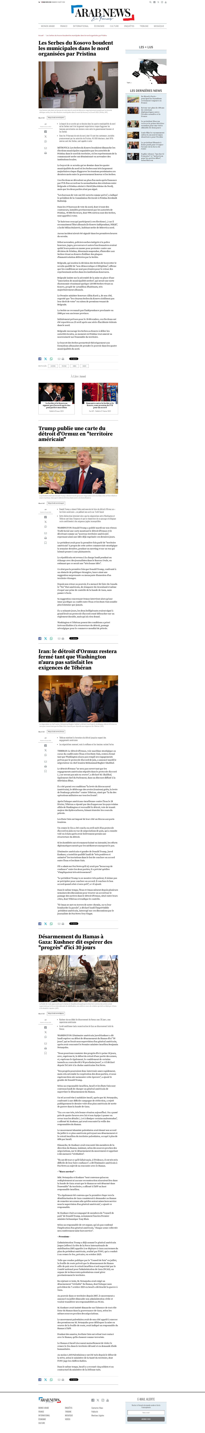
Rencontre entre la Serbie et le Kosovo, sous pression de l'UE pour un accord (100, 405)
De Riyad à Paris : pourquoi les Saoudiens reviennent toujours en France (151, 99)
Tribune (144, 26)
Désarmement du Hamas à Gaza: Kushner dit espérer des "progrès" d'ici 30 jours (75, 942)
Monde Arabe (48, 26)
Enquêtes (129, 26)
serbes (74, 366)
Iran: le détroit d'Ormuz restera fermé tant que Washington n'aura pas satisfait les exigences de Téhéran (77, 659)
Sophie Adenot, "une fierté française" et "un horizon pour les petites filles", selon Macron (152, 157)
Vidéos (67, 1419)
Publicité (94, 1411)
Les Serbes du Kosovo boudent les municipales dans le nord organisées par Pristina (76, 35)
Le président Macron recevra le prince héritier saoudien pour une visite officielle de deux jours (152, 124)
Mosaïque (159, 26)
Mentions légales (97, 1415)
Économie (99, 26)
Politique (64, 366)
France (63, 26)
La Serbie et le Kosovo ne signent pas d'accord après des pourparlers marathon (56, 405)
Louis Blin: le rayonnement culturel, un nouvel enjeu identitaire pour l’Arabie (152, 135)
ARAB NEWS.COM (47, 2)
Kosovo (84, 366)
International (81, 26)
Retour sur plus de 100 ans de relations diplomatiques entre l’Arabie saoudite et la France (152, 112)
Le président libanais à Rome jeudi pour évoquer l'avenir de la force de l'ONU (152, 145)
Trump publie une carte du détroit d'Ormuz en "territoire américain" (75, 434)
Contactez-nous (97, 1407)
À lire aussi (78, 376)
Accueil (40, 35)
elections (53, 366)
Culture (114, 26)
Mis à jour (113, 384)
